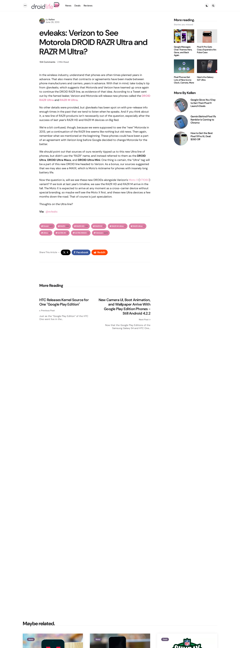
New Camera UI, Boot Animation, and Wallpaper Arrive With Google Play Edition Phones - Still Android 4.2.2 (124, 307)
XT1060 (144, 180)
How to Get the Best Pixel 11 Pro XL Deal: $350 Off (202, 136)
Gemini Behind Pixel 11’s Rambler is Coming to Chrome (203, 119)
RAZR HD (82, 226)
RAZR (64, 226)
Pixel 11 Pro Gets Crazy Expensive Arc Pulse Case (207, 50)
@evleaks (52, 211)
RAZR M (99, 226)
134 (47, 62)
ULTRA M (63, 233)
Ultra (46, 233)
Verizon (102, 233)
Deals (165, 639)
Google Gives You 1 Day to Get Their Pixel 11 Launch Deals (203, 103)
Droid (48, 226)
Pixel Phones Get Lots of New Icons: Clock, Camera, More (184, 80)
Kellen (52, 19)
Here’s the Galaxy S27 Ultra (205, 78)
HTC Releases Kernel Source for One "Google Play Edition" (64, 302)
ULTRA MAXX (82, 233)
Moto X (133, 180)
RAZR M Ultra (119, 226)
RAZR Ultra (138, 226)
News (31, 639)
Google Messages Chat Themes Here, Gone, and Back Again (183, 51)
